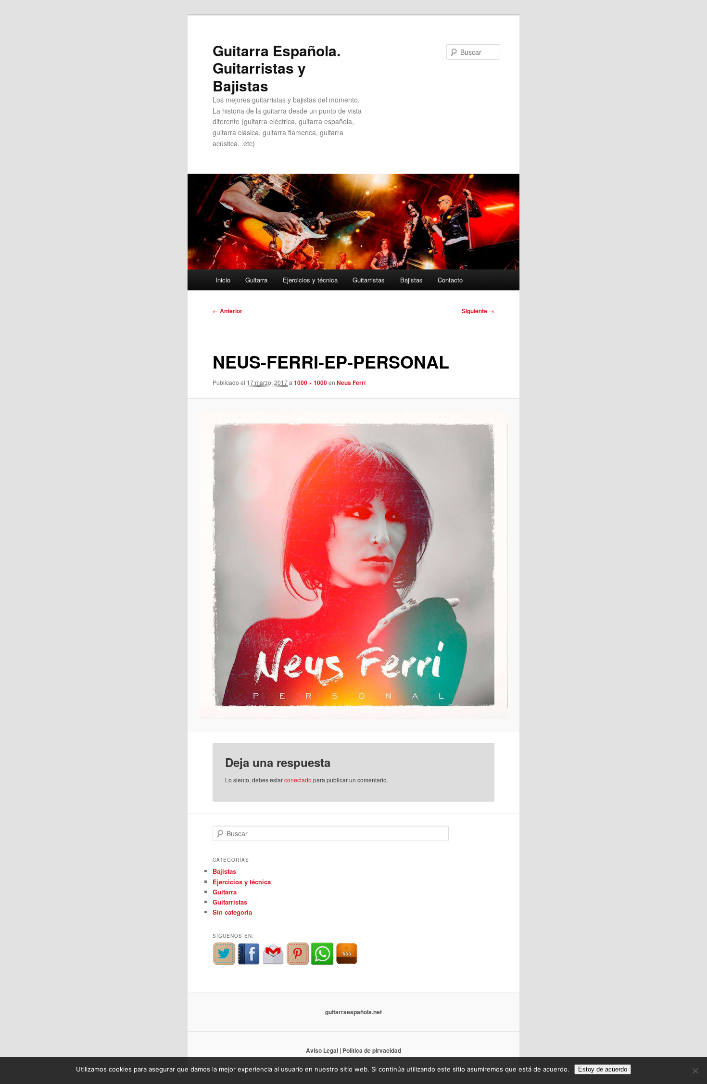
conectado (298, 780)
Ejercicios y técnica (310, 279)
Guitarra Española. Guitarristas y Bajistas (277, 68)
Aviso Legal (322, 1050)
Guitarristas (369, 279)
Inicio (222, 279)
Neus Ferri (351, 382)
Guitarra (256, 279)
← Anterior (227, 310)
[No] (695, 1070)
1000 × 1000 (310, 382)
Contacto (450, 279)
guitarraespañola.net (353, 1011)
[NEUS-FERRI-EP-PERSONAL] (354, 565)
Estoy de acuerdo (602, 1069)
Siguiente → (478, 310)
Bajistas (411, 279)
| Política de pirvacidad (370, 1050)
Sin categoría (232, 912)
